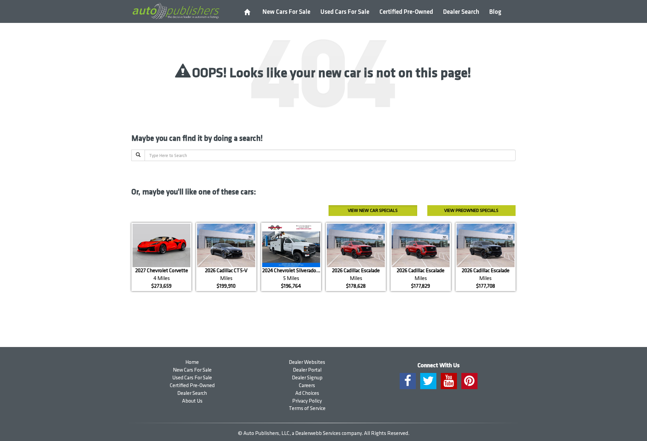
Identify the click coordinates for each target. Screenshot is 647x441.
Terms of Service (307, 408)
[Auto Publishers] (175, 11)
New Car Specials (373, 210)
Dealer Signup (307, 378)
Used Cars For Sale (344, 12)
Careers (307, 385)
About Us (192, 401)
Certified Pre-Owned (406, 12)
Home (192, 362)
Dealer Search (461, 12)
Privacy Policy (307, 401)
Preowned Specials (471, 210)
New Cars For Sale (286, 12)
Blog (495, 12)
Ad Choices (307, 393)
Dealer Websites (307, 362)
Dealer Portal (307, 370)
